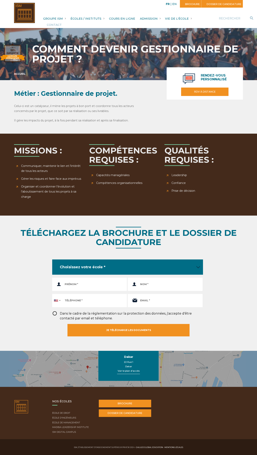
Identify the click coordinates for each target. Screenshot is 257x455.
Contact (54, 24)
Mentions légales (173, 447)
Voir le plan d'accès (129, 370)
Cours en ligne (122, 18)
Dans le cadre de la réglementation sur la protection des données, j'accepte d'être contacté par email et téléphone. (126, 316)
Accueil (19, 73)
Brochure (192, 4)
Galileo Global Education (149, 447)
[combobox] (57, 300)
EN (174, 4)
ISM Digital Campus (64, 432)
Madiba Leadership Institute (70, 427)
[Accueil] (21, 410)
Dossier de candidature (223, 4)
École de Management (66, 422)
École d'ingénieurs (64, 417)
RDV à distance (205, 91)
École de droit (61, 413)
